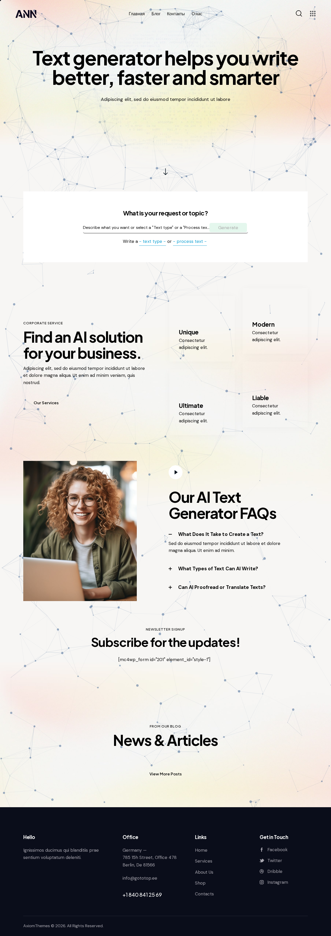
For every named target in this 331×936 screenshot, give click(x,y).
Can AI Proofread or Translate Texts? (222, 587)
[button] (232, 534)
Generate (228, 227)
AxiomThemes (36, 925)
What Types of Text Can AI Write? (218, 568)
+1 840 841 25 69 (142, 894)
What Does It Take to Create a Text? (221, 534)
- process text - (190, 241)
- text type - (152, 241)
